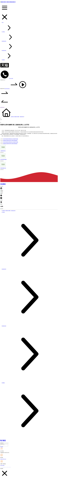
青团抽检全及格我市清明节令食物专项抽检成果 (10, 140)
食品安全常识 (2, 107)
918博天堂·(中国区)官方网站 (15, 116)
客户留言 (3, 440)
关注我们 (3, 184)
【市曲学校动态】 (3, 150)
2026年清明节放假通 (3, 159)
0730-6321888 (11, 78)
